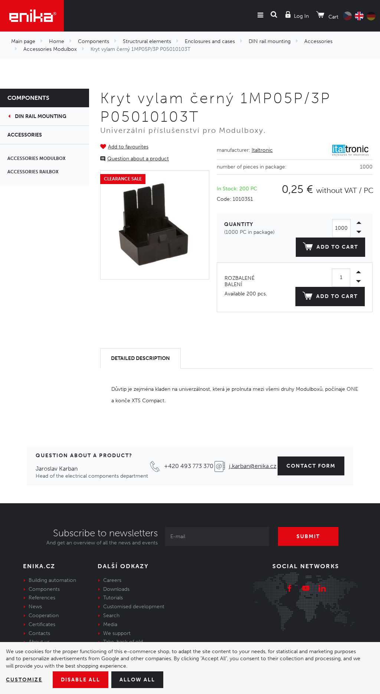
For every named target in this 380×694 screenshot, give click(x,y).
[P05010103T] (155, 225)
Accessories (318, 41)
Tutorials (113, 598)
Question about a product (138, 159)
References (42, 598)
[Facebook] (289, 589)
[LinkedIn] (322, 589)
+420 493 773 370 (188, 465)
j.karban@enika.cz (252, 465)
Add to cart (337, 247)
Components (93, 41)
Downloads (116, 589)
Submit (308, 536)
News (35, 606)
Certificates (42, 624)
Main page (23, 41)
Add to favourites (128, 147)
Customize (24, 680)
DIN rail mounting (270, 41)
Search (111, 615)
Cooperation (44, 615)
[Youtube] (305, 589)
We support (117, 633)
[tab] (140, 358)
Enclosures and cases (210, 41)
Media (110, 624)
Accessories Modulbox (50, 49)
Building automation (52, 580)
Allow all (137, 680)
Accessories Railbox (33, 171)
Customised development (133, 606)
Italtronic (262, 150)
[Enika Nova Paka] (32, 16)
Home (56, 41)
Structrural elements (147, 41)
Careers (112, 580)
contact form (310, 466)
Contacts (39, 633)
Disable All (80, 680)
